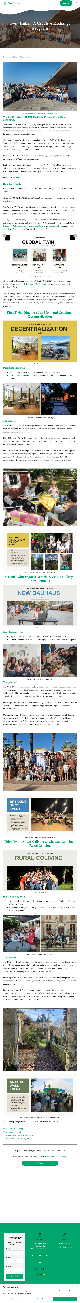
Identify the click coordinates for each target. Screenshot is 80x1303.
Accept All (65, 1299)
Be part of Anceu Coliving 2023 (18, 1138)
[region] (40, 1293)
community (18, 1132)
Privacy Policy (40, 1269)
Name (8, 1258)
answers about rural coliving (55, 1156)
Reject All (40, 1299)
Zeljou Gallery (18, 229)
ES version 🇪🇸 (39, 1274)
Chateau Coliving (55, 225)
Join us (66, 3)
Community (18, 1128)
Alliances (9, 1128)
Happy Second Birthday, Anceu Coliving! (22, 1135)
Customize (15, 1299)
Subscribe (14, 1276)
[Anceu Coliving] (11, 3)
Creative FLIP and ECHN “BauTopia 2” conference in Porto (40, 113)
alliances (9, 1132)
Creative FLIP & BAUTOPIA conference (32, 283)
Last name (10, 1266)
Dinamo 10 (7, 225)
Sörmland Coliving (23, 225)
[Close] (78, 1285)
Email (8, 1249)
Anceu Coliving (39, 225)
